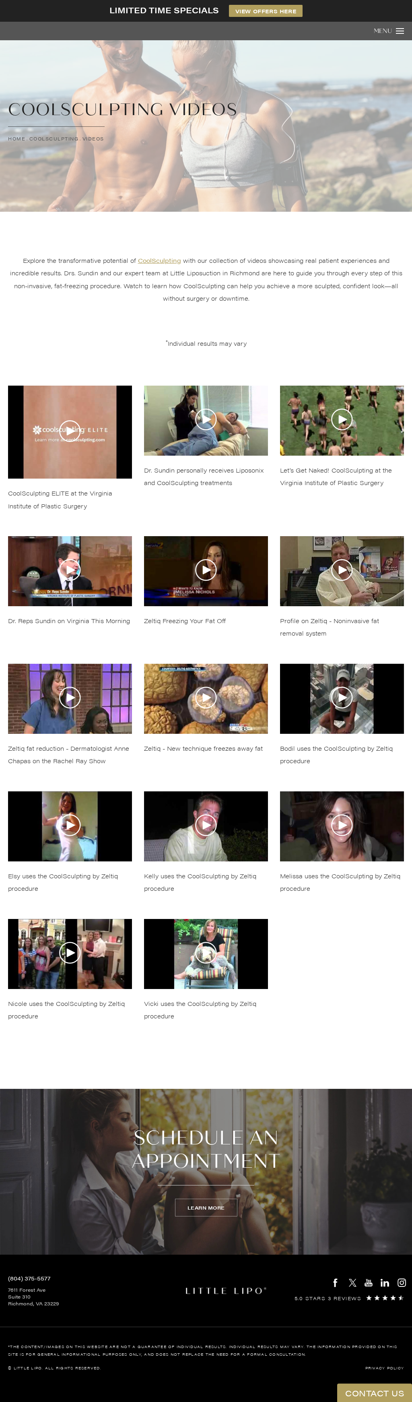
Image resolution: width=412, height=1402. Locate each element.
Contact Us (374, 1393)
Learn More (206, 1207)
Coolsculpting (54, 139)
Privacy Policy (384, 1368)
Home (16, 139)
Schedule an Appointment (206, 1150)
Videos (93, 139)
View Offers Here (266, 11)
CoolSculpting (159, 260)
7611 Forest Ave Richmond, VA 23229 (33, 1296)
